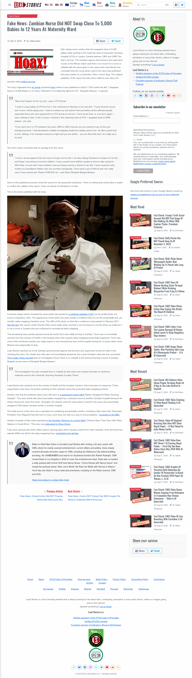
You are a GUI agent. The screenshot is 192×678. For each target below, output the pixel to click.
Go (167, 5)
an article (36, 87)
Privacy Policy (119, 579)
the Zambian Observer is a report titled (67, 420)
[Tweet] (182, 5)
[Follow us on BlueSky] (140, 95)
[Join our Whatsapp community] (157, 95)
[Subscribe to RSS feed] (179, 95)
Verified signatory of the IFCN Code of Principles (159, 73)
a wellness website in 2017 (81, 314)
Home (30, 579)
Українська (143, 589)
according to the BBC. (109, 415)
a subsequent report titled (72, 395)
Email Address (141, 116)
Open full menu (9, 4)
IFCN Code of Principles (61, 579)
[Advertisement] (65, 528)
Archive (89, 583)
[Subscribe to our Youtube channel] (168, 95)
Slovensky (128, 589)
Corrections (159, 579)
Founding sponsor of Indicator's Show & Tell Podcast (96, 625)
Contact (102, 583)
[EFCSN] (96, 654)
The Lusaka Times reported (20, 358)
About (41, 579)
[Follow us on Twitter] (162, 95)
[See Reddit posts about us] (174, 95)
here (53, 87)
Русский (114, 589)
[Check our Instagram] (151, 95)
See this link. (13, 325)
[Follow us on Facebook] (146, 95)
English (62, 589)
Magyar (87, 589)
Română (101, 589)
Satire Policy (101, 579)
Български (48, 589)
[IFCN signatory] (96, 638)
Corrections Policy (139, 579)
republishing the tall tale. (67, 433)
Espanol (75, 589)
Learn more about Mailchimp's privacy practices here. (154, 162)
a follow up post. (28, 81)
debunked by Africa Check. (58, 424)
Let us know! (158, 64)
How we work (84, 579)
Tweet (117, 41)
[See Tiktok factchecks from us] (135, 95)
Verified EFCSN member (147, 77)
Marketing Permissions (144, 130)
